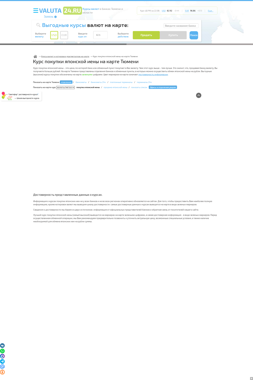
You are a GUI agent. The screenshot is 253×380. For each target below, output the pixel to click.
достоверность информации (153, 74)
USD (164, 11)
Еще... (210, 11)
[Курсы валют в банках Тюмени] (35, 56)
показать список (139, 87)
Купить (173, 35)
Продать (146, 35)
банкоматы (81, 82)
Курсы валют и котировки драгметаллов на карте (65, 56)
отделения (66, 82)
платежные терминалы (121, 82)
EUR (187, 11)
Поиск (194, 35)
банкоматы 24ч (98, 82)
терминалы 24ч (144, 82)
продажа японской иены (115, 87)
